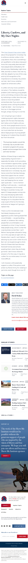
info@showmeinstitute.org (13, 556)
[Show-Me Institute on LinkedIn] (7, 526)
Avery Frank (17, 358)
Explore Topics (17, 505)
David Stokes (6, 45)
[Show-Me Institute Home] (3, 3)
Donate (5, 455)
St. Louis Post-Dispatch (7, 277)
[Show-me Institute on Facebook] (2, 526)
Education (3, 14)
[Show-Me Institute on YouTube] (10, 526)
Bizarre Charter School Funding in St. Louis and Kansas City (19, 387)
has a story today (15, 52)
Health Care (4, 17)
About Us (18, 509)
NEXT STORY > (21, 329)
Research (4, 509)
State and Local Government (8, 21)
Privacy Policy (14, 545)
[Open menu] (25, 2)
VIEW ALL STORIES (7, 415)
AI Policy (3, 512)
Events (11, 509)
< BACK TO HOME (7, 329)
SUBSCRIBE (22, 536)
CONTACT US (18, 526)
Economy (3, 19)
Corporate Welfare (6, 24)
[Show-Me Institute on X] (4, 526)
